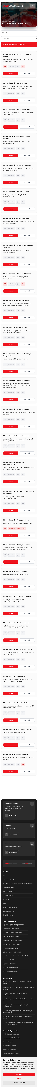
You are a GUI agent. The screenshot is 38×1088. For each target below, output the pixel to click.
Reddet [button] (19, 1078)
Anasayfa (5, 21)
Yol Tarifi (27, 74)
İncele (11, 74)
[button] (32, 6)
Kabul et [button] (19, 1074)
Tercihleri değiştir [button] (19, 1082)
